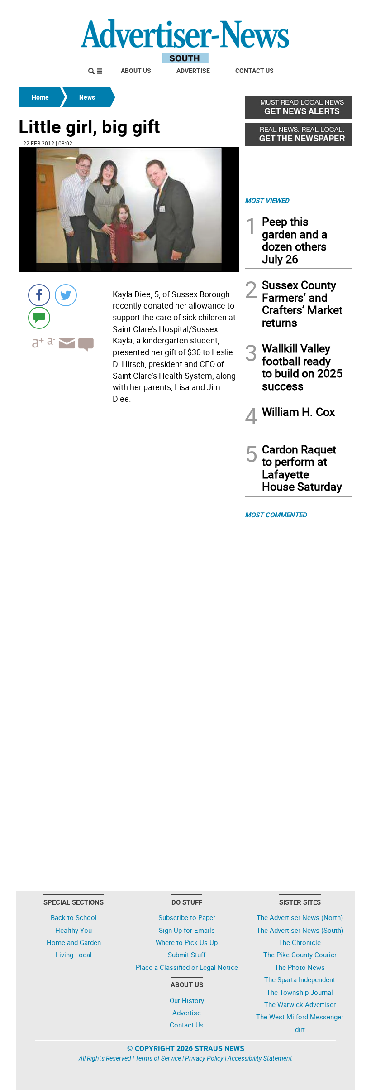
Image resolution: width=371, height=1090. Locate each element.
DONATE (330, 10)
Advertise (193, 70)
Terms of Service (158, 1058)
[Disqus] (129, 532)
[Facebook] (39, 295)
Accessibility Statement (260, 1058)
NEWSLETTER (279, 10)
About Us (136, 70)
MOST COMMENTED (276, 514)
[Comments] (39, 317)
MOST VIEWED (267, 200)
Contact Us (254, 70)
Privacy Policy (204, 1058)
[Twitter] (66, 295)
